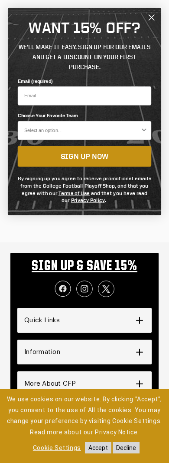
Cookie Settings (57, 447)
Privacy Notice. (117, 432)
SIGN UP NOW (85, 156)
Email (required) (35, 81)
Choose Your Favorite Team (48, 116)
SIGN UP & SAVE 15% (84, 267)
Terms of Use (74, 192)
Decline (126, 447)
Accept (98, 447)
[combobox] (82, 130)
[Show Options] (144, 130)
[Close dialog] (151, 17)
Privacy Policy (88, 200)
